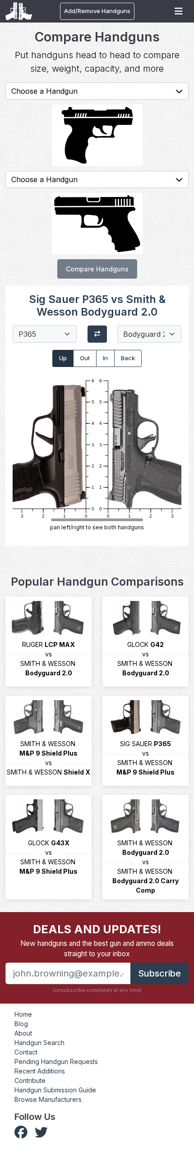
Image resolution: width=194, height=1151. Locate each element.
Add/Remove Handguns (97, 10)
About (23, 1033)
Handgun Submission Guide (55, 1090)
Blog (21, 1023)
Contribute (30, 1080)
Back (128, 358)
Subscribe (159, 973)
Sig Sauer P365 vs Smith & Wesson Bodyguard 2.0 (97, 305)
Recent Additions (39, 1071)
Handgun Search (39, 1042)
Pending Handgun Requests (56, 1061)
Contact (25, 1052)
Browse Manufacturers (48, 1099)
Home (23, 1014)
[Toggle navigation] (179, 11)
